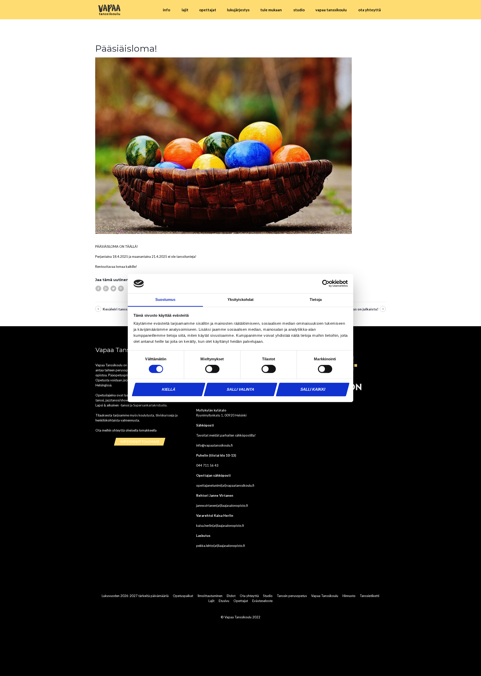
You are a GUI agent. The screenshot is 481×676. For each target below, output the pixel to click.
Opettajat (240, 601)
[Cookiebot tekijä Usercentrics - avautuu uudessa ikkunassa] (326, 283)
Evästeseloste (262, 601)
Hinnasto (348, 596)
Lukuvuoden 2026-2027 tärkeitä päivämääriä (135, 596)
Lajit (211, 601)
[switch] (212, 369)
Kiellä (168, 389)
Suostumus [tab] (165, 299)
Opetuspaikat (183, 596)
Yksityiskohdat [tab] (240, 299)
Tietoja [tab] (316, 299)
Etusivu (224, 601)
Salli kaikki (313, 389)
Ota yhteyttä (249, 596)
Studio (268, 596)
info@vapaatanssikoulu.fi (214, 445)
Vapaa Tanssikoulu (324, 596)
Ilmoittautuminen (209, 596)
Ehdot (231, 596)
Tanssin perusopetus (292, 596)
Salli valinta (240, 389)
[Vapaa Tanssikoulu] (109, 9)
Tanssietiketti (369, 596)
